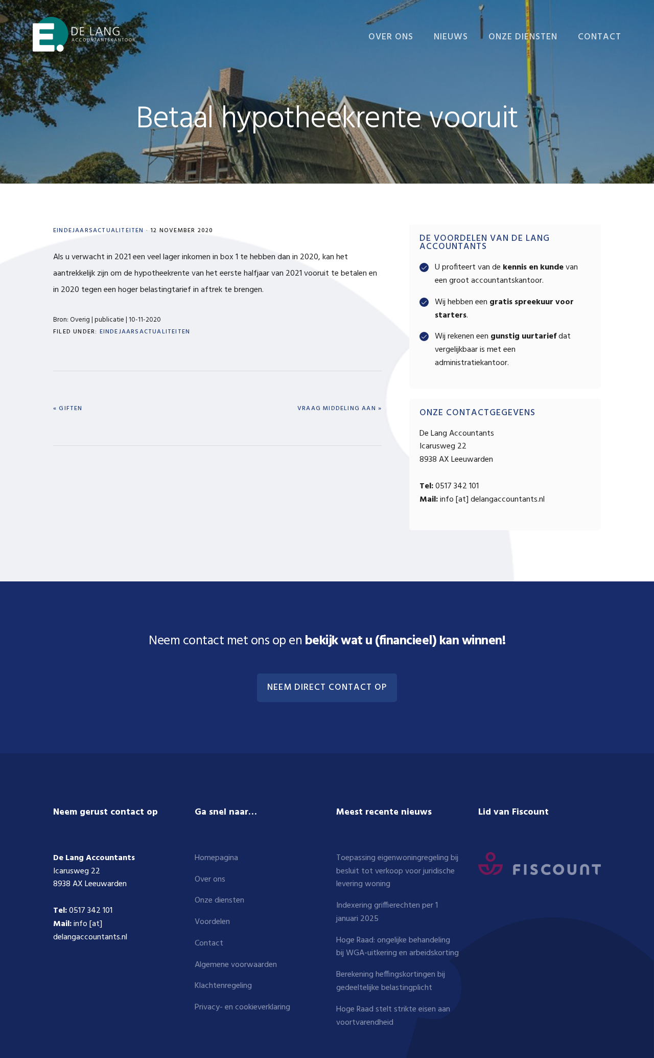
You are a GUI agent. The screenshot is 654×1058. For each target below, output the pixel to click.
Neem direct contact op (327, 688)
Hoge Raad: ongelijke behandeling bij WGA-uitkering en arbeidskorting (397, 947)
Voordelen (212, 922)
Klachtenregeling (223, 986)
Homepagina (216, 858)
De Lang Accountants (84, 34)
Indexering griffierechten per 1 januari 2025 (387, 912)
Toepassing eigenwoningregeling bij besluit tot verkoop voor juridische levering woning (397, 871)
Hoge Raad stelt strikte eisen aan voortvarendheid (393, 1016)
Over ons (210, 879)
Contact (209, 943)
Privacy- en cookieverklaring (242, 1007)
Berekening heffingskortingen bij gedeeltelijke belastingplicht (390, 981)
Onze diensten (219, 900)
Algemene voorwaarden (236, 965)
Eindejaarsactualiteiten (98, 231)
